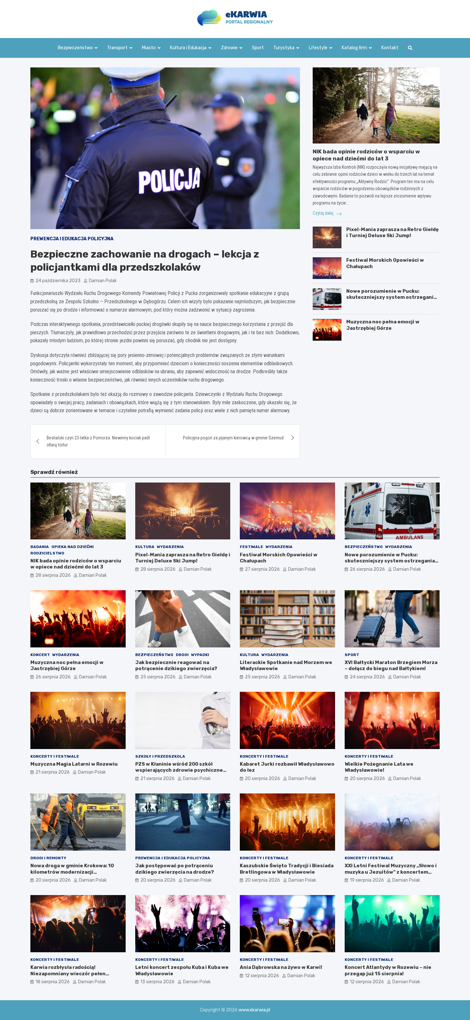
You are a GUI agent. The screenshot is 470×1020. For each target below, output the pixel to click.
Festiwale (251, 547)
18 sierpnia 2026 (52, 982)
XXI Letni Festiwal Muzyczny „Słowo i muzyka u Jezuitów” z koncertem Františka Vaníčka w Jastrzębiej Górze (391, 875)
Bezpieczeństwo (75, 47)
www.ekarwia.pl (254, 1010)
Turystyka (283, 47)
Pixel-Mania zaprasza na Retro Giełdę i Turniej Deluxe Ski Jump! (392, 233)
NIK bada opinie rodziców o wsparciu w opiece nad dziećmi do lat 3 (75, 564)
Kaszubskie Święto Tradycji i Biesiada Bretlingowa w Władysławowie (286, 869)
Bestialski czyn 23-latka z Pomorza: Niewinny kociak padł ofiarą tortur (98, 441)
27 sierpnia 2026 (262, 569)
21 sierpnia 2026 (52, 772)
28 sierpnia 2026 (53, 575)
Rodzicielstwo (47, 553)
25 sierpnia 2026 (158, 677)
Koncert (40, 655)
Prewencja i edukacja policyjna (72, 239)
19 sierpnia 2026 (367, 880)
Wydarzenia (170, 547)
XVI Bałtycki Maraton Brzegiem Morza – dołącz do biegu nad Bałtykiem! (391, 666)
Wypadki (200, 655)
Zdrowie (229, 47)
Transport (117, 47)
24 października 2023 (58, 280)
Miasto (149, 47)
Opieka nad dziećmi (72, 547)
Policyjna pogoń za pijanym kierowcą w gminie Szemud (233, 437)
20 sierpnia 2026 (262, 778)
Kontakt (389, 47)
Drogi (182, 655)
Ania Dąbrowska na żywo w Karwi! (281, 967)
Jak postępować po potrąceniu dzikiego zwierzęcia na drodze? (174, 869)
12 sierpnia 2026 (262, 975)
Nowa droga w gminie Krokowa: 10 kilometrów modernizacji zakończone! (72, 872)
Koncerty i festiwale (54, 756)
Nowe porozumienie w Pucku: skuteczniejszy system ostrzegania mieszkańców (391, 297)
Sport (258, 47)
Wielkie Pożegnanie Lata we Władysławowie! (379, 767)
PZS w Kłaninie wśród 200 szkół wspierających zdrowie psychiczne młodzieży (179, 770)
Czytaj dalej (323, 213)
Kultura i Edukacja (188, 47)
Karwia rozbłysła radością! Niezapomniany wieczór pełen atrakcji (68, 973)
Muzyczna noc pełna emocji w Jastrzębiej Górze (382, 325)
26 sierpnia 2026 (367, 569)
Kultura (144, 547)
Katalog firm (354, 47)
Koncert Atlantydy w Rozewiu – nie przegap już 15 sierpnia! (388, 970)
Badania (39, 547)
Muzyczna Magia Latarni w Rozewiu (74, 764)
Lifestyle (318, 47)
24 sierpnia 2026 (367, 677)
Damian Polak (103, 280)
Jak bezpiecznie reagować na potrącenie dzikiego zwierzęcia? (176, 666)
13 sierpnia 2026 (157, 982)
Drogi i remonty (48, 858)
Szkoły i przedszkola (160, 756)
